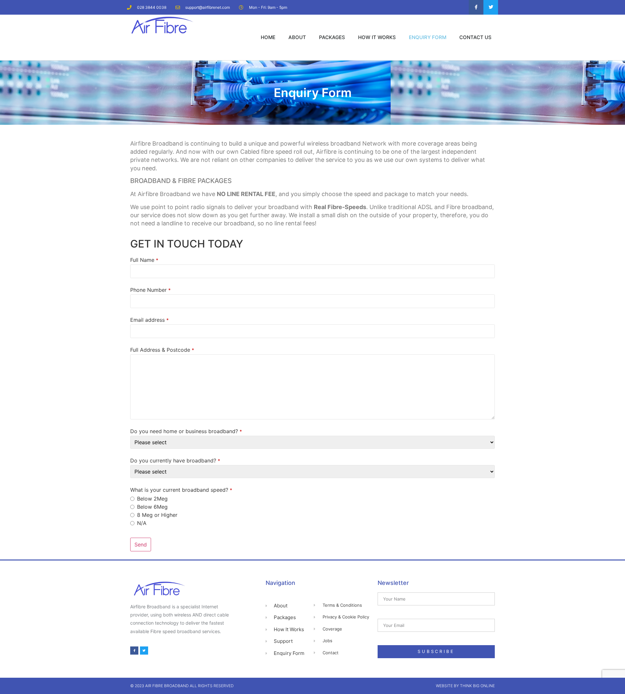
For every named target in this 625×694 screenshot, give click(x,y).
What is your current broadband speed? (181, 489)
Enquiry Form (427, 37)
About (297, 37)
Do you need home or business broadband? (186, 431)
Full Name (144, 259)
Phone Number (150, 289)
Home (268, 37)
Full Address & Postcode (162, 349)
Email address (149, 319)
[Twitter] (490, 7)
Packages (332, 37)
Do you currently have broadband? (175, 460)
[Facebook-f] (476, 7)
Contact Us (475, 37)
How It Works (377, 37)
